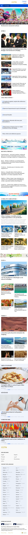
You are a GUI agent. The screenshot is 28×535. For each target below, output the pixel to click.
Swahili (19, 499)
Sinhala (19, 494)
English (2, 454)
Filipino (6, 490)
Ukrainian (20, 507)
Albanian (6, 467)
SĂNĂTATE (4, 392)
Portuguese (20, 483)
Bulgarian (7, 476)
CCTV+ (2, 461)
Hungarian (7, 505)
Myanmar (20, 474)
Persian (19, 479)
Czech (5, 483)
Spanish (19, 496)
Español (15, 454)
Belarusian (7, 472)
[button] (6, 275)
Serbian (19, 492)
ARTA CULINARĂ (6, 365)
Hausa (5, 499)
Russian (19, 490)
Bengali (5, 474)
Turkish (19, 505)
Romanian (20, 487)
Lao (17, 467)
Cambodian (6, 479)
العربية (15, 456)
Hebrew (6, 501)
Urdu (18, 510)
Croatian (6, 481)
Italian (6, 510)
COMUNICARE (5, 419)
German (6, 494)
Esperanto (7, 487)
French (6, 492)
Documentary (17, 459)
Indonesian (8, 507)
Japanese (6, 512)
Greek (6, 496)
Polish (18, 481)
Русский (2, 459)
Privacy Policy (3, 532)
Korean (6, 514)
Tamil (18, 501)
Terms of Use (10, 532)
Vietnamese (20, 512)
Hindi (5, 503)
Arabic (6, 470)
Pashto (18, 485)
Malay (20, 470)
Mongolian (20, 472)
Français (3, 456)
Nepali (18, 476)
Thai (18, 503)
